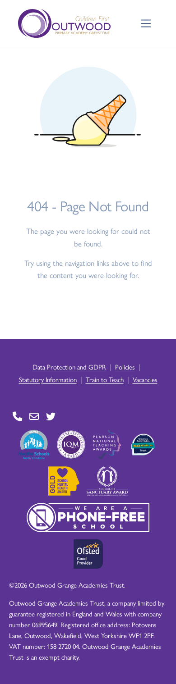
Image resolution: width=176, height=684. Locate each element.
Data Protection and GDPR (69, 366)
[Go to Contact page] (17, 416)
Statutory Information (48, 379)
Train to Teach (105, 379)
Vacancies (145, 379)
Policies (125, 366)
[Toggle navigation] (146, 23)
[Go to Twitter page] (51, 416)
